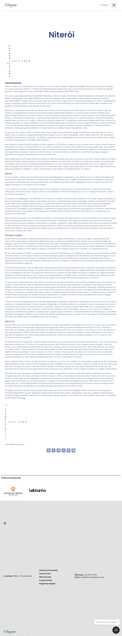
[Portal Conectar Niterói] (11, 5)
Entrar (105, 5)
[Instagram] (5, 523)
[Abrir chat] (116, 630)
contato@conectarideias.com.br (92, 577)
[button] (49, 450)
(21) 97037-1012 (90, 575)
